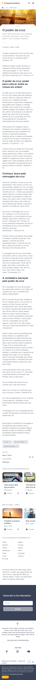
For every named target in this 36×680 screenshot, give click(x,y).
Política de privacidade (9, 661)
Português (21, 553)
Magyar (20, 548)
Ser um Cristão (19, 442)
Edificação (13, 7)
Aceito (5, 677)
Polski (4, 553)
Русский (5, 559)
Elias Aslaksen (8, 490)
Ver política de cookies (16, 674)
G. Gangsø (29, 490)
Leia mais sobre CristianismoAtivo (18, 640)
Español (5, 545)
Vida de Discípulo (9, 446)
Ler (7, 7)
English (20, 542)
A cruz (6, 442)
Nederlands (6, 550)
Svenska (21, 556)
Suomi (4, 556)
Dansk (4, 542)
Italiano (4, 548)
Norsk (20, 550)
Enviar (18, 609)
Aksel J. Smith (14, 47)
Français (21, 545)
